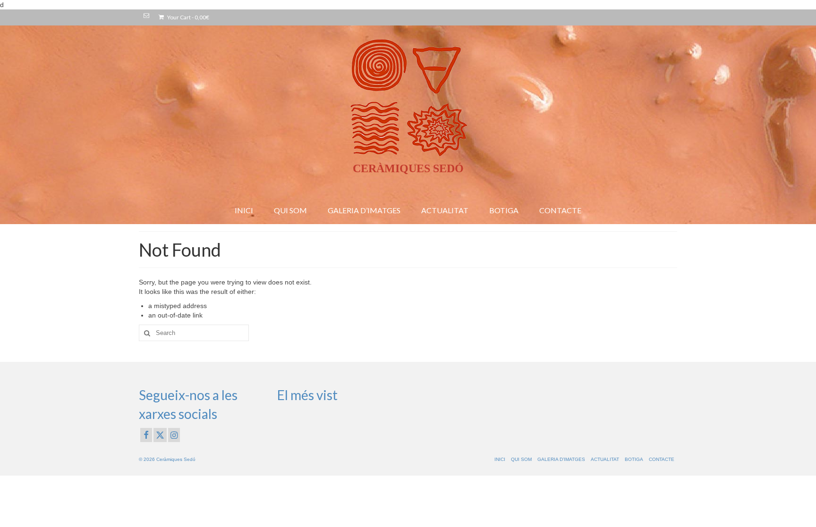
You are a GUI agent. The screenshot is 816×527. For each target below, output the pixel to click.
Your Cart (187, 17)
